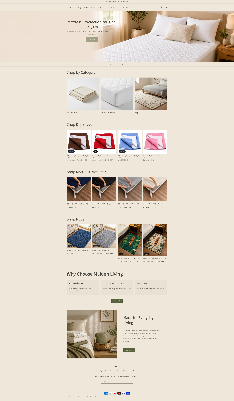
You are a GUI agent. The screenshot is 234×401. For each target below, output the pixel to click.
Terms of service (138, 371)
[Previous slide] (111, 64)
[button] (158, 7)
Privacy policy (93, 396)
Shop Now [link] (91, 42)
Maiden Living (74, 396)
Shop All (117, 301)
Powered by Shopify (83, 396)
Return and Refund (115, 371)
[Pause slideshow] (123, 64)
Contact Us (94, 371)
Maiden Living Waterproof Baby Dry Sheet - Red (104, 156)
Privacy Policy (127, 371)
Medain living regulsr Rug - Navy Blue (77, 250)
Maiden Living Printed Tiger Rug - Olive (129, 258)
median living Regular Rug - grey (101, 250)
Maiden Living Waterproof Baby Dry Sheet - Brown (79, 156)
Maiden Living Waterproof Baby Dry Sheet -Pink (155, 156)
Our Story (129, 350)
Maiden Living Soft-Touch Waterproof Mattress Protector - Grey (128, 204)
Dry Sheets (71, 113)
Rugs (136, 113)
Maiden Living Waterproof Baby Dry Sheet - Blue (130, 156)
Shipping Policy (104, 371)
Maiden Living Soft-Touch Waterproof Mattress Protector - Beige (153, 204)
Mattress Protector (108, 113)
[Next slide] (119, 64)
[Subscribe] (131, 381)
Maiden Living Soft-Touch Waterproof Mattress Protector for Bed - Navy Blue (78, 204)
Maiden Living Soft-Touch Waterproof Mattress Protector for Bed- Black (102, 204)
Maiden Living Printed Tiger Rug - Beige (154, 258)
